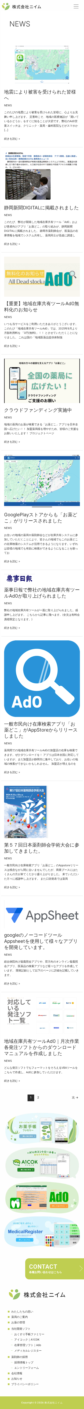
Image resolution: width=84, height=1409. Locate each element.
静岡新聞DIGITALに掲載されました (41, 208)
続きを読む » (12, 138)
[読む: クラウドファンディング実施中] (42, 380)
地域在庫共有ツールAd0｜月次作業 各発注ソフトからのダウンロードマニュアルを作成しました (44, 1047)
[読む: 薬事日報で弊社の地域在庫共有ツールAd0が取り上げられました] (19, 578)
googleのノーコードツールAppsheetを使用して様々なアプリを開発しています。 (41, 941)
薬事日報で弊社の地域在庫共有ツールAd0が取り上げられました (42, 593)
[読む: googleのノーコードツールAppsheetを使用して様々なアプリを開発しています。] (42, 913)
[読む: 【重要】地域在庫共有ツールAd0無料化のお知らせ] (42, 276)
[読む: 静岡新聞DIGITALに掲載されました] (42, 175)
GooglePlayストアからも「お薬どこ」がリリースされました (40, 518)
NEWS (8, 105)
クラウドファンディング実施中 (38, 410)
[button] (77, 6)
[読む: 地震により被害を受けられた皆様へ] (42, 63)
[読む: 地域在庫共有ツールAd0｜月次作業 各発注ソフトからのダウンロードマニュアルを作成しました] (42, 1015)
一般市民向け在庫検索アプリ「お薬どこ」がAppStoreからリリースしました (41, 730)
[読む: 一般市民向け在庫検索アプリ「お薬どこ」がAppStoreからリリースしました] (42, 678)
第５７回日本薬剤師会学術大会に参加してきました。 (41, 848)
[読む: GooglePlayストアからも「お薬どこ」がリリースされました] (42, 480)
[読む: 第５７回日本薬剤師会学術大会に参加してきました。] (26, 811)
